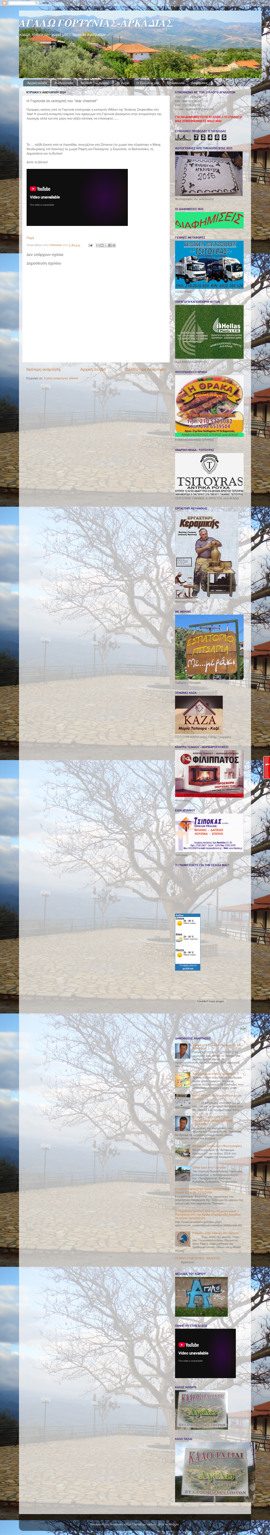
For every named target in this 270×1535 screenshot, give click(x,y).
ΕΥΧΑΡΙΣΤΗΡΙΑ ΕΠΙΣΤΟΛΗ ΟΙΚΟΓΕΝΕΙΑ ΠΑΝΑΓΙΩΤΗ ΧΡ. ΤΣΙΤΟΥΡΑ (202, 1191)
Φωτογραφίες (64, 83)
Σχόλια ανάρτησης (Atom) (61, 378)
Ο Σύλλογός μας (147, 83)
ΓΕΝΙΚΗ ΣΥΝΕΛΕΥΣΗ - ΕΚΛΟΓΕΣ (197, 1258)
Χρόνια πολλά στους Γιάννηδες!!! (214, 1073)
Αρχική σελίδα (37, 83)
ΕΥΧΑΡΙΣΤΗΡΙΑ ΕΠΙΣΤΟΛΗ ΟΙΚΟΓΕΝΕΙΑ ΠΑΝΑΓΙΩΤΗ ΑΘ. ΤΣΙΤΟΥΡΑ (212, 1121)
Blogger (174, 1524)
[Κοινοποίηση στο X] (106, 245)
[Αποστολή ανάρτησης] (90, 245)
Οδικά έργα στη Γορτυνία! (209, 1167)
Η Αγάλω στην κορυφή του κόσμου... (216, 1233)
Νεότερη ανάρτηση (43, 369)
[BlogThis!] (102, 245)
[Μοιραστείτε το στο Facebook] (110, 245)
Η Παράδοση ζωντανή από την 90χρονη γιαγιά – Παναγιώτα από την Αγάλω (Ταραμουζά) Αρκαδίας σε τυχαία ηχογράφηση (208, 1215)
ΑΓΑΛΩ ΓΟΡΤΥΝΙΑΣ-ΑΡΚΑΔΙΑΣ (96, 22)
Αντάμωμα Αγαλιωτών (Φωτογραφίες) (217, 1146)
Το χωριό (123, 83)
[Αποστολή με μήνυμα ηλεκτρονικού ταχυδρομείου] (98, 245)
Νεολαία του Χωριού (95, 83)
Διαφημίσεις (199, 83)
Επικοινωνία (175, 83)
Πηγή (30, 238)
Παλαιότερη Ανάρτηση (146, 369)
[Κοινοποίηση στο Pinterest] (114, 245)
